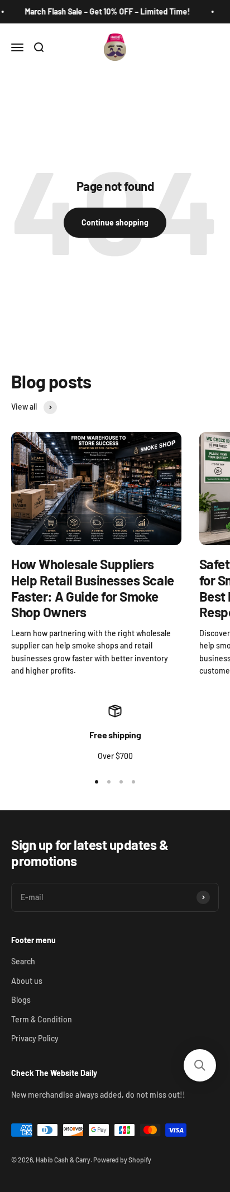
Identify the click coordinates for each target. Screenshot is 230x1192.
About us (26, 981)
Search (23, 961)
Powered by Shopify (122, 1160)
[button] (200, 1065)
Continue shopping (115, 222)
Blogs (21, 999)
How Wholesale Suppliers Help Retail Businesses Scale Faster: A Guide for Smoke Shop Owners (92, 588)
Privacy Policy (35, 1038)
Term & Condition (41, 1019)
